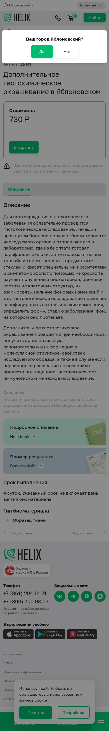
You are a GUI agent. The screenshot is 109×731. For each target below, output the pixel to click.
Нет (67, 51)
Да (41, 51)
